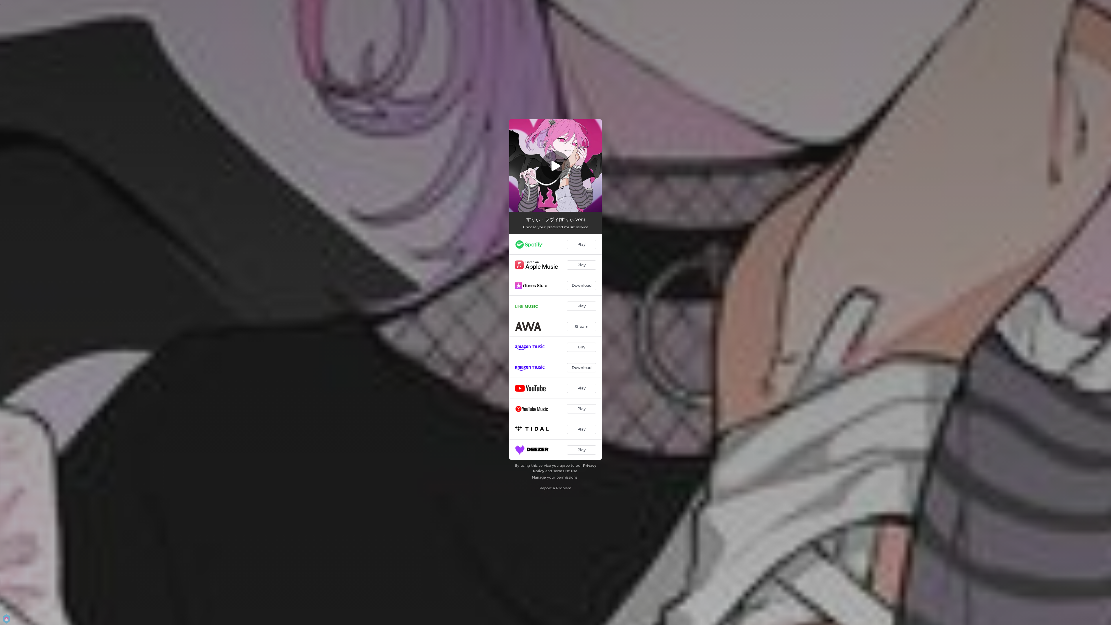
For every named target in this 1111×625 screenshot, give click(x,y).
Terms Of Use (565, 471)
